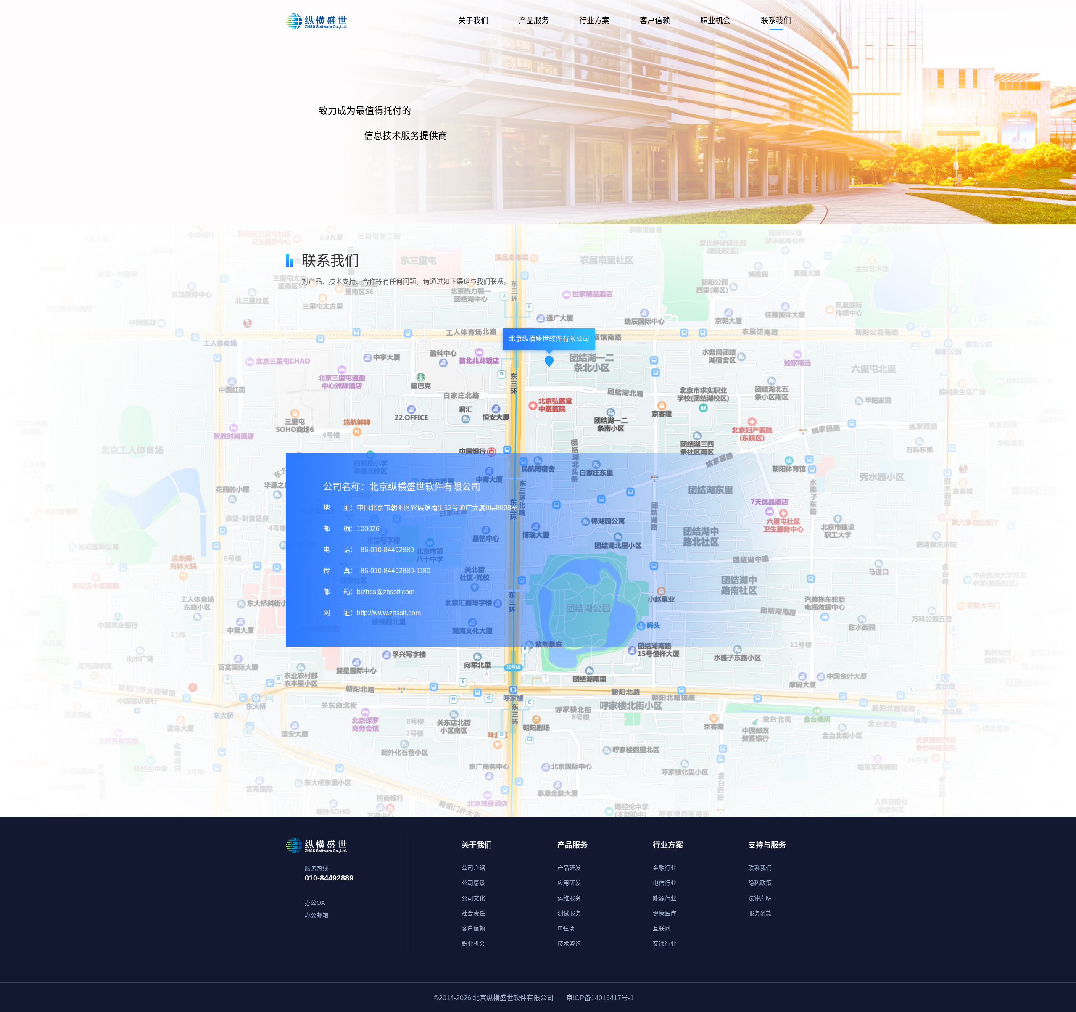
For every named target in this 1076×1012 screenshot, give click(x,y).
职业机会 (715, 20)
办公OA (315, 902)
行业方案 (594, 20)
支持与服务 (767, 845)
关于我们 (473, 20)
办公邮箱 (316, 915)
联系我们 (776, 20)
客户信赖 (655, 20)
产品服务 (534, 20)
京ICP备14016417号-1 (600, 997)
